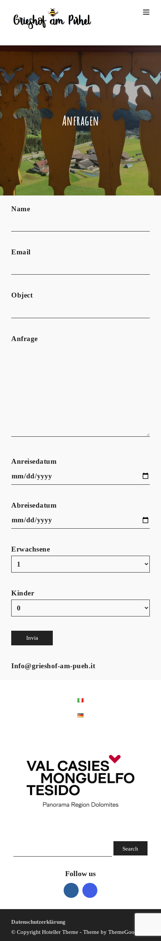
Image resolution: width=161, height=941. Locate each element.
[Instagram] (89, 890)
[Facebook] (71, 890)
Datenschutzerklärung (38, 922)
